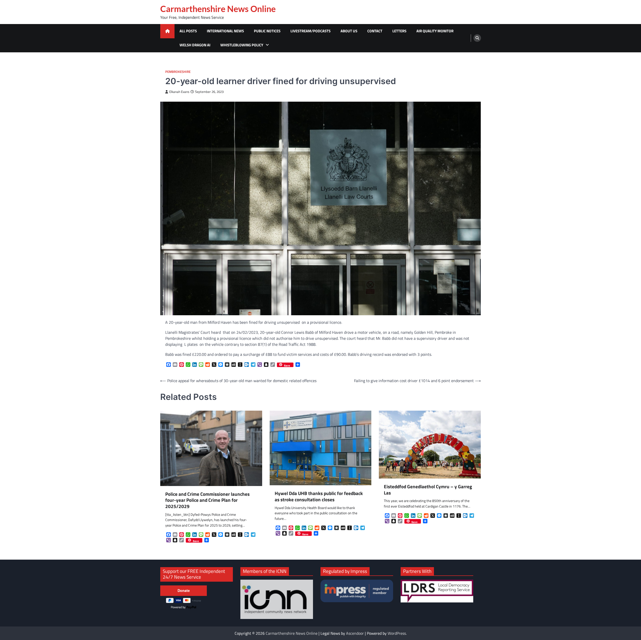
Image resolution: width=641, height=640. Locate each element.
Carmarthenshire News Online (218, 9)
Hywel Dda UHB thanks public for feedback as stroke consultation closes (319, 496)
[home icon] (167, 31)
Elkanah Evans (179, 91)
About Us (349, 31)
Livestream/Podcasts (310, 31)
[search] (477, 38)
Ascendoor (355, 633)
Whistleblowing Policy (241, 45)
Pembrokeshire (178, 72)
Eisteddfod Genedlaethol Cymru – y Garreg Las (428, 490)
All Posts (188, 31)
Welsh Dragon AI (195, 45)
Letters (399, 31)
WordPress (397, 633)
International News (225, 31)
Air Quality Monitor (434, 31)
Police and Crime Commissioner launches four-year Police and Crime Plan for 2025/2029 (207, 500)
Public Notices (267, 31)
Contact (374, 31)
